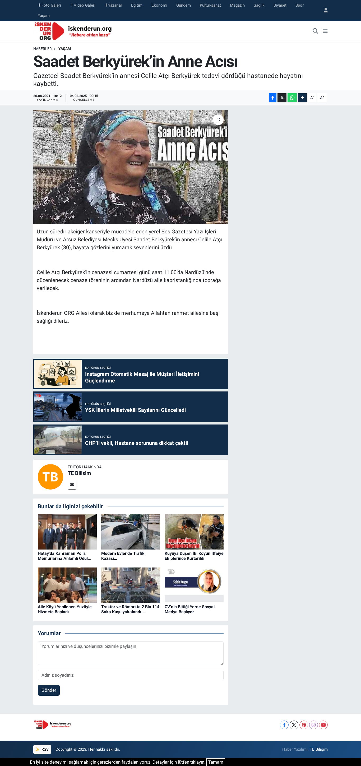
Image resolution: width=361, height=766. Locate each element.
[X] (294, 725)
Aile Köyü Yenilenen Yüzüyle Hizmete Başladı (65, 609)
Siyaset (280, 5)
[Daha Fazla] (302, 97)
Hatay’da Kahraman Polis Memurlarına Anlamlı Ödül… (64, 556)
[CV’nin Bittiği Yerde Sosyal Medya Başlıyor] (194, 585)
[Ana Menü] (325, 31)
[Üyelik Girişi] (323, 10)
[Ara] (316, 31)
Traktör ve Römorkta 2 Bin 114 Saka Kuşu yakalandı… (130, 609)
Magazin (237, 5)
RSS (44, 749)
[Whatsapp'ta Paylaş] (292, 97)
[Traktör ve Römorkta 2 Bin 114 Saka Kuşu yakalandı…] (130, 585)
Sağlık (259, 5)
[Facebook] (284, 725)
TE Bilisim (79, 473)
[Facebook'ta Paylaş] (272, 97)
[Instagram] (313, 725)
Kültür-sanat (210, 5)
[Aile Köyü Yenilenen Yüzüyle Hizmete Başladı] (67, 585)
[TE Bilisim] (50, 476)
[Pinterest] (303, 725)
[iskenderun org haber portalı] (74, 31)
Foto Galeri (51, 5)
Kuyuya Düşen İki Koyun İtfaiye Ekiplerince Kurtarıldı (194, 556)
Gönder (48, 690)
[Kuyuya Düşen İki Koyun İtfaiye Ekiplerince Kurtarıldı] (194, 531)
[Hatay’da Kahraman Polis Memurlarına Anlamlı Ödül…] (67, 531)
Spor (299, 5)
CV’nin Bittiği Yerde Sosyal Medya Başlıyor (190, 609)
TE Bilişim (319, 749)
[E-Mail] (72, 485)
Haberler (42, 49)
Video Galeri (84, 5)
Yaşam (44, 15)
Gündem (183, 5)
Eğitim (136, 5)
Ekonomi (159, 5)
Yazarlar (115, 5)
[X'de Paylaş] (281, 97)
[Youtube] (323, 725)
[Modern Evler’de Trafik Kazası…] (130, 531)
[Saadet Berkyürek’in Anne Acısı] (130, 167)
